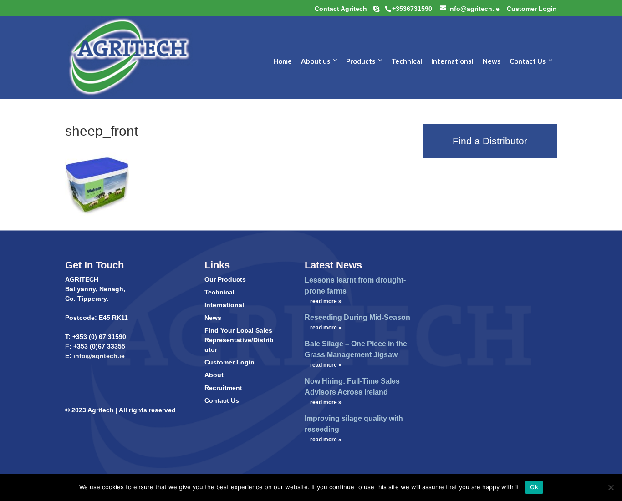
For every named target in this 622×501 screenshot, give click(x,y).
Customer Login (229, 362)
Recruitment (223, 387)
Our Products (225, 279)
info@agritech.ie (98, 355)
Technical (219, 292)
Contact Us (221, 400)
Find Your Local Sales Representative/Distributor (239, 340)
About (214, 375)
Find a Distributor (490, 141)
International (224, 305)
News (212, 317)
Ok (534, 487)
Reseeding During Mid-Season (357, 317)
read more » (326, 301)
